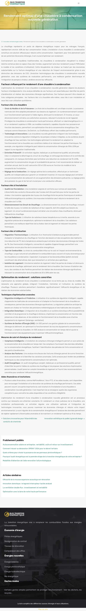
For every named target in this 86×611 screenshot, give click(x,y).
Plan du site (43, 609)
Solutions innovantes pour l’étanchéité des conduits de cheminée (20, 420)
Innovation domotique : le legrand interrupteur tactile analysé (27, 484)
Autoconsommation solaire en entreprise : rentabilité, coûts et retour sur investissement (38, 445)
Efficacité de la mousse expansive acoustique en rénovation (26, 480)
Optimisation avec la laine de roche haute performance (24, 492)
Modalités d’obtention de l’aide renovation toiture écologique (27, 461)
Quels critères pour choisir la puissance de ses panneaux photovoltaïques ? (32, 453)
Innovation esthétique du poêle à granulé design (63, 419)
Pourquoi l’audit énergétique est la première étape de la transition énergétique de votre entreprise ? (42, 457)
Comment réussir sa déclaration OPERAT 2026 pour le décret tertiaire (30, 449)
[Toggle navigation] (78, 3)
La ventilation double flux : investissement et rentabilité (25, 488)
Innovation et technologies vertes (13, 41)
